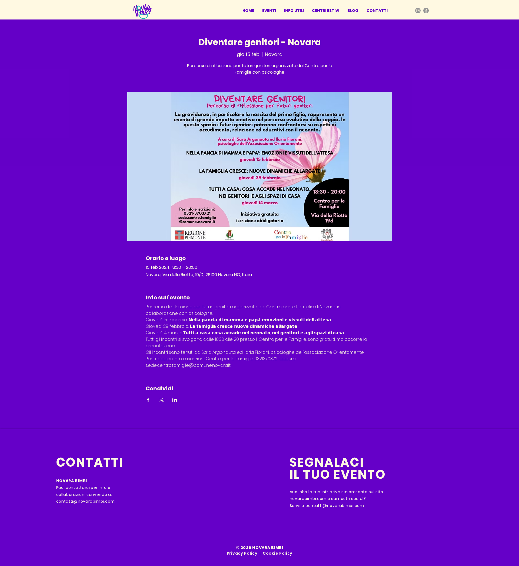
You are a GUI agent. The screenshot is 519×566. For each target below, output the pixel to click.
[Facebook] (426, 10)
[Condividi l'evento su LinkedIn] (174, 400)
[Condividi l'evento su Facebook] (148, 400)
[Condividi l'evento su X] (161, 400)
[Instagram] (418, 10)
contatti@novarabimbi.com (85, 501)
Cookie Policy (277, 553)
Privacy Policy (242, 553)
